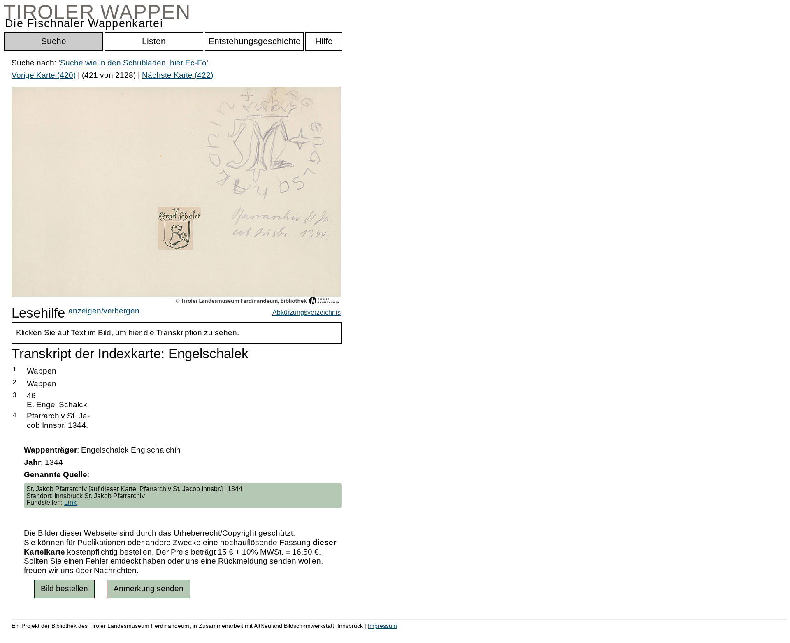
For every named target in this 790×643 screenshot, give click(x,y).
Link (70, 502)
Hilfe (400, 634)
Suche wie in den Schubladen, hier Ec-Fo (133, 62)
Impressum (382, 625)
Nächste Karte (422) (177, 75)
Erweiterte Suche (42, 634)
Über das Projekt (356, 634)
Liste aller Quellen (289, 634)
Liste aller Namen (220, 634)
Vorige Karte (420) (44, 75)
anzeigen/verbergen (103, 310)
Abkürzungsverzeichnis (306, 312)
